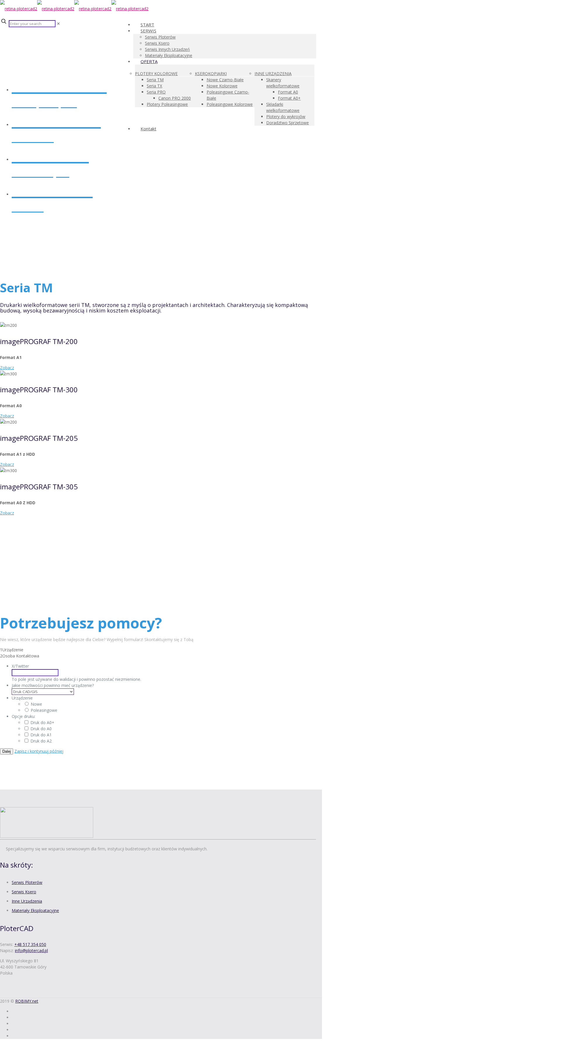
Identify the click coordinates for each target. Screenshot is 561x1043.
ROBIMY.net (26, 1001)
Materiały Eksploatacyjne (35, 910)
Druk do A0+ (42, 722)
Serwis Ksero (24, 892)
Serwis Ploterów (27, 882)
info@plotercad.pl (31, 950)
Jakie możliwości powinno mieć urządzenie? (53, 685)
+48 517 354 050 (30, 944)
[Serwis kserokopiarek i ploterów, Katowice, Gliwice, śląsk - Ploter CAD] (74, 8)
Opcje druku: (23, 716)
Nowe (36, 704)
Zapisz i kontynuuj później (38, 751)
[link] (58, 23)
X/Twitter (20, 666)
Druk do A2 (41, 741)
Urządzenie (22, 698)
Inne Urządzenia (27, 901)
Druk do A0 (41, 728)
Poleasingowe (44, 710)
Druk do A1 (41, 735)
